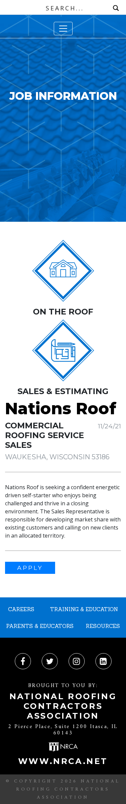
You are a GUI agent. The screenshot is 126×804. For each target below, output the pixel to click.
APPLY (30, 567)
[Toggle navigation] (63, 28)
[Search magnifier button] (116, 8)
